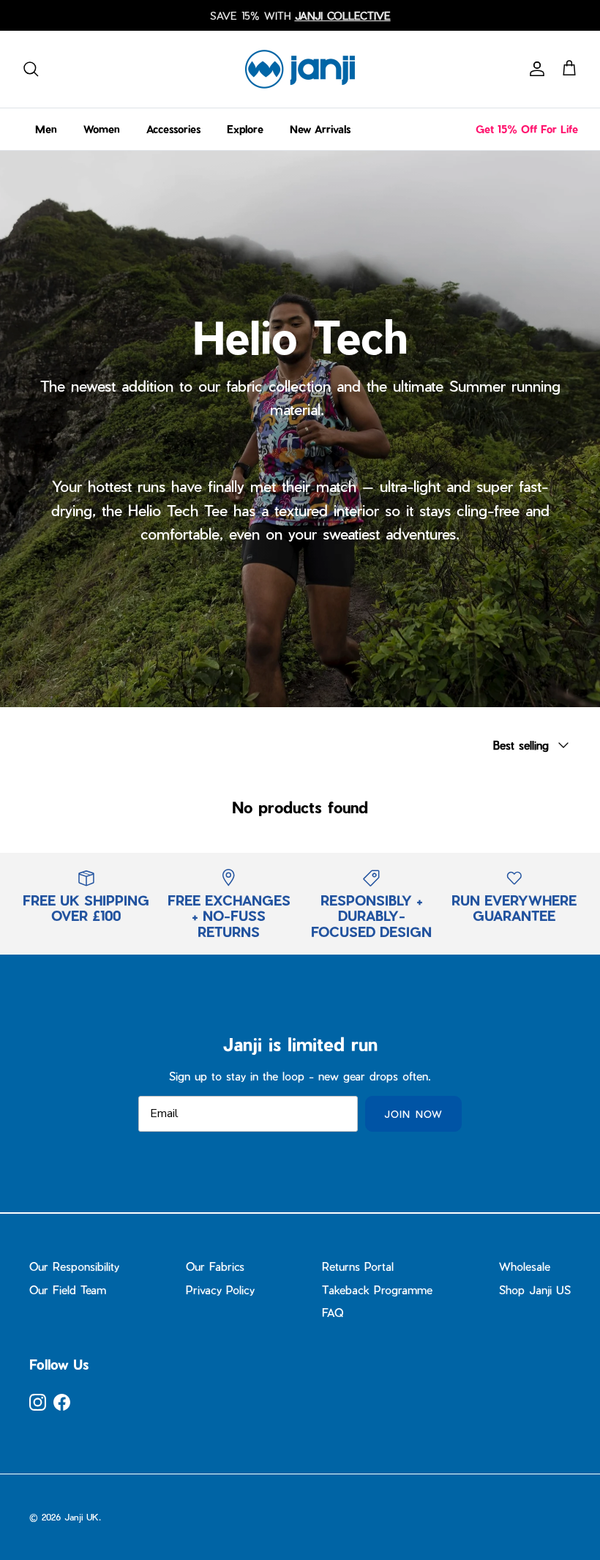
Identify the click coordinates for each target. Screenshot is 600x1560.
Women (101, 129)
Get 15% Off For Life (527, 129)
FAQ (332, 1312)
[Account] (534, 69)
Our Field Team (67, 1289)
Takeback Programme (377, 1289)
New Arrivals (320, 129)
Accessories (173, 129)
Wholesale (524, 1266)
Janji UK (81, 1517)
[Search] (31, 69)
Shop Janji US (535, 1289)
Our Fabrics (215, 1266)
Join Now (413, 1113)
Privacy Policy (220, 1289)
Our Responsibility (74, 1266)
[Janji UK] (300, 69)
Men (46, 129)
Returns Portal (358, 1266)
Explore (245, 129)
